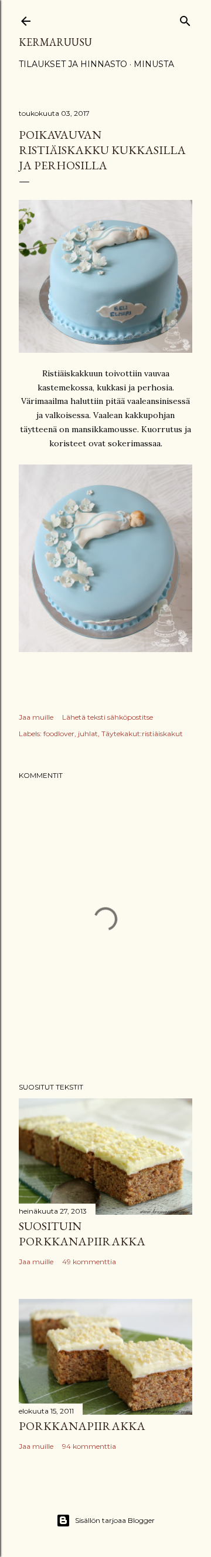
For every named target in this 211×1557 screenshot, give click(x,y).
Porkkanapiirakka (82, 1426)
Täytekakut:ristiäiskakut (142, 733)
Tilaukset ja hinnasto (73, 64)
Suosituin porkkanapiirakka (82, 1233)
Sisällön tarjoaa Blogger (115, 1520)
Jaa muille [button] (36, 717)
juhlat (88, 733)
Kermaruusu (55, 42)
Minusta (154, 64)
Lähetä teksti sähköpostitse (107, 717)
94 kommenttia (89, 1446)
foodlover (58, 733)
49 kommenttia (89, 1261)
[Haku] (185, 18)
